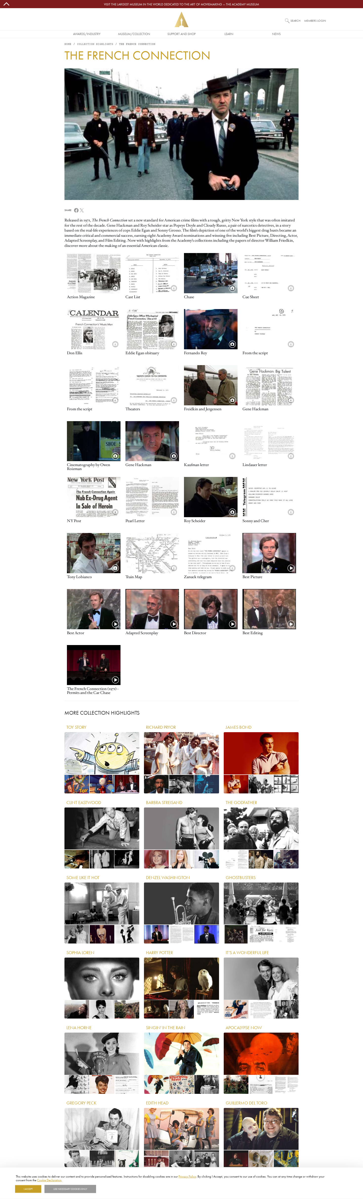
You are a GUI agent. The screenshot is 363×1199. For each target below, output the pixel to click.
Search (295, 20)
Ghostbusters (241, 877)
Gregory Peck (81, 1102)
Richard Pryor (161, 727)
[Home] (181, 19)
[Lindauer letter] (269, 441)
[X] (82, 210)
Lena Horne (79, 1027)
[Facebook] (76, 210)
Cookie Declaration (49, 1180)
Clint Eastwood (83, 802)
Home (67, 44)
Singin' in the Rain (165, 1027)
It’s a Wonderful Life (247, 952)
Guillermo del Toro (246, 1102)
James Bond (238, 727)
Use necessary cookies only (70, 1188)
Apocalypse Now (244, 1027)
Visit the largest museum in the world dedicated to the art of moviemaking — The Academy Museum (181, 4)
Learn (228, 34)
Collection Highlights (95, 44)
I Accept (28, 1188)
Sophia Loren (80, 952)
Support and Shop (181, 34)
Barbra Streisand (164, 802)
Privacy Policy (187, 1176)
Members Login (315, 20)
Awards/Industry (87, 34)
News (276, 34)
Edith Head (157, 1102)
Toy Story (76, 727)
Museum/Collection (134, 34)
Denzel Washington (168, 877)
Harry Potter (159, 952)
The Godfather (241, 802)
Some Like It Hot (83, 877)
